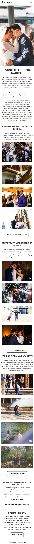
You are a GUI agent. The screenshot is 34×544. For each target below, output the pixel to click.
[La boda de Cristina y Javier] (17, 152)
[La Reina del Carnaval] (17, 314)
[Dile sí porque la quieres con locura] (17, 271)
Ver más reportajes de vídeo (17, 350)
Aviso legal (13, 542)
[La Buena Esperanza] (17, 335)
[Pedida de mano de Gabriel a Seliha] (17, 409)
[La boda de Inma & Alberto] (17, 197)
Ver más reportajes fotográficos (17, 234)
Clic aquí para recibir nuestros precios (17, 504)
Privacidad (20, 542)
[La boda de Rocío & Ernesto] (17, 219)
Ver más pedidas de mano (17, 473)
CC (25, 542)
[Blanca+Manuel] (17, 293)
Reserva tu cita (17, 534)
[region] (17, 35)
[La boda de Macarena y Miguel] (17, 174)
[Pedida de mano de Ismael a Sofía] (17, 384)
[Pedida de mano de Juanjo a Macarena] (17, 457)
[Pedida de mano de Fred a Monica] (17, 433)
